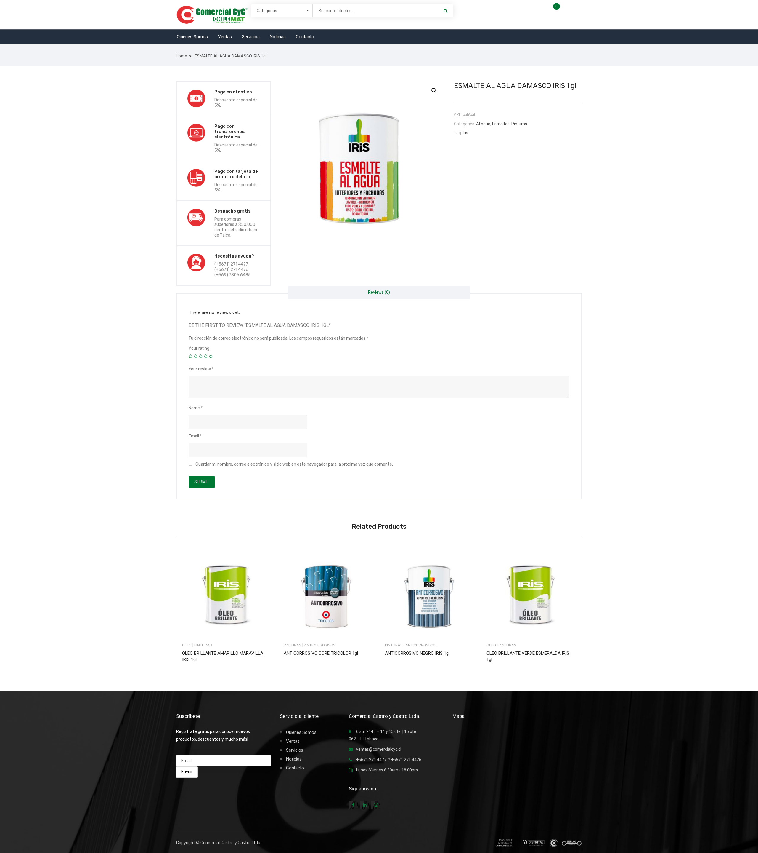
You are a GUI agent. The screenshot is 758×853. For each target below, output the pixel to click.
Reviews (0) (379, 292)
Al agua (483, 124)
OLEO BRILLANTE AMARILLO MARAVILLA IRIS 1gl (222, 656)
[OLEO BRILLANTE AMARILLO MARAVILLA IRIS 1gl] (227, 592)
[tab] (379, 292)
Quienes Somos (192, 36)
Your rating (199, 348)
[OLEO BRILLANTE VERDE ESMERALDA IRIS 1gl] (531, 592)
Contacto (305, 36)
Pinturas (519, 124)
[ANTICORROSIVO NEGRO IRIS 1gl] (430, 592)
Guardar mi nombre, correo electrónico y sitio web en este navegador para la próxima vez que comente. (294, 464)
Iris (465, 132)
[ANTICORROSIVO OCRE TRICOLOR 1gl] (328, 592)
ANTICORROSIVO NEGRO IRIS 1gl (417, 653)
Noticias (278, 36)
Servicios (251, 36)
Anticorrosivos (319, 645)
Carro (568, 8)
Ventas (225, 36)
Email (195, 436)
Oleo (187, 645)
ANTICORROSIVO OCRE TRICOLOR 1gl (321, 653)
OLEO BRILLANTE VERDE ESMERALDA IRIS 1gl (527, 656)
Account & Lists (507, 14)
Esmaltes (501, 124)
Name (196, 407)
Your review (201, 369)
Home (181, 56)
